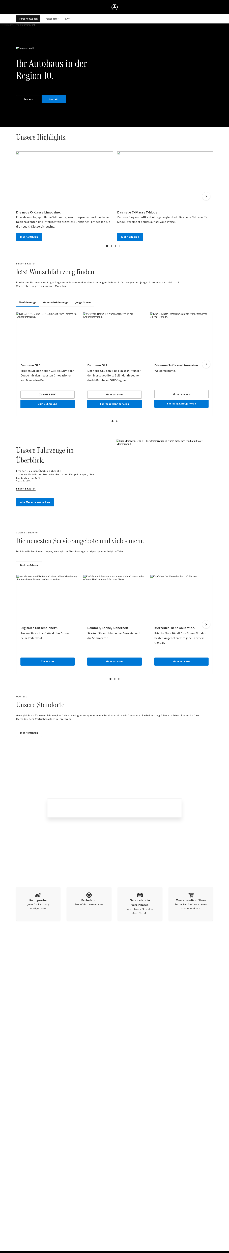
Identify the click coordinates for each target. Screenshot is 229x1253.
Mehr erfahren (29, 565)
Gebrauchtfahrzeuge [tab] (56, 302)
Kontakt (53, 99)
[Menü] (21, 7)
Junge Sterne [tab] (83, 302)
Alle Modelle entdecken (35, 502)
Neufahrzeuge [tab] (27, 302)
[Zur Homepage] (114, 7)
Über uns (28, 99)
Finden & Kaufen (26, 488)
